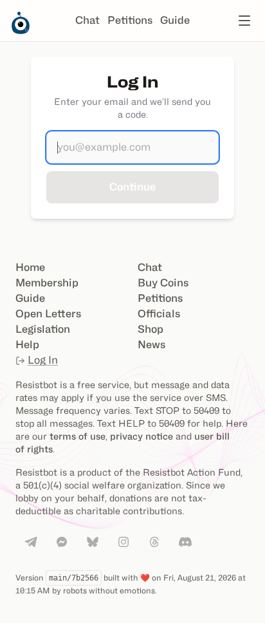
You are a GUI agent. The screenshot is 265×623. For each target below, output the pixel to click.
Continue (132, 187)
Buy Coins (163, 283)
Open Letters (48, 314)
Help (27, 345)
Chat (87, 20)
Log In (43, 360)
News (151, 345)
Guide (175, 20)
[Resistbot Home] (20, 30)
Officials (159, 314)
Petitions (129, 20)
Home (30, 267)
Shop (150, 329)
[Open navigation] (244, 20)
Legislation (42, 329)
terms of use (77, 436)
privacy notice (141, 436)
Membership (46, 283)
